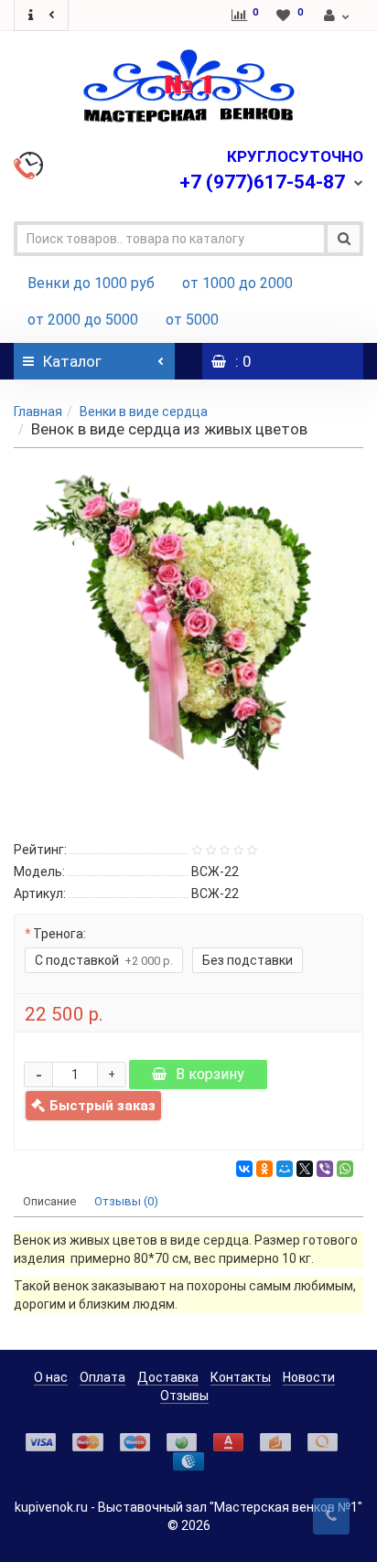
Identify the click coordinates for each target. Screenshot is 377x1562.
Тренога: (59, 933)
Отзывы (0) (126, 1201)
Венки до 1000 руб (91, 283)
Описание (49, 1201)
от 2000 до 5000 (82, 319)
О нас (51, 1377)
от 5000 (192, 319)
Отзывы (184, 1395)
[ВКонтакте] (244, 1169)
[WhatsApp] (345, 1169)
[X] (304, 1169)
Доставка (168, 1377)
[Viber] (325, 1169)
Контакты (240, 1377)
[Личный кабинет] (337, 15)
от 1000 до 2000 (237, 283)
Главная (38, 411)
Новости (309, 1377)
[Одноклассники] (264, 1169)
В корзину (210, 1074)
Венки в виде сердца (144, 411)
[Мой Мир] (284, 1169)
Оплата (102, 1377)
